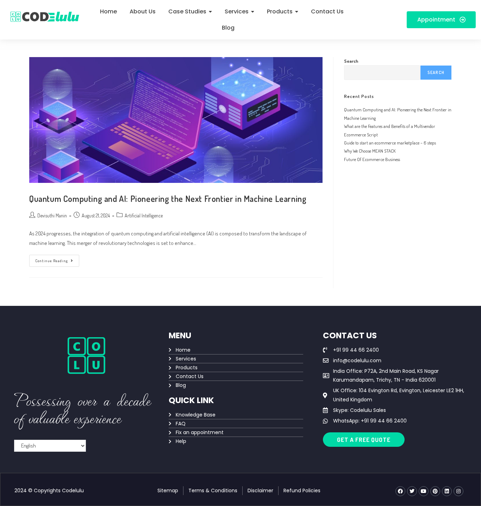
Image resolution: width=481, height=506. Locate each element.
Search (351, 61)
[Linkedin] (447, 491)
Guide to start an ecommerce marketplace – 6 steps (390, 143)
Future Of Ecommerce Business (372, 159)
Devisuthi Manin (52, 215)
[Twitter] (412, 491)
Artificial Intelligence (144, 215)
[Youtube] (424, 491)
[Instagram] (458, 491)
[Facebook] (400, 491)
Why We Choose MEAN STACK (370, 151)
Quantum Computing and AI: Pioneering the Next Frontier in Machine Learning (167, 198)
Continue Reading (57, 259)
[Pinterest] (435, 491)
